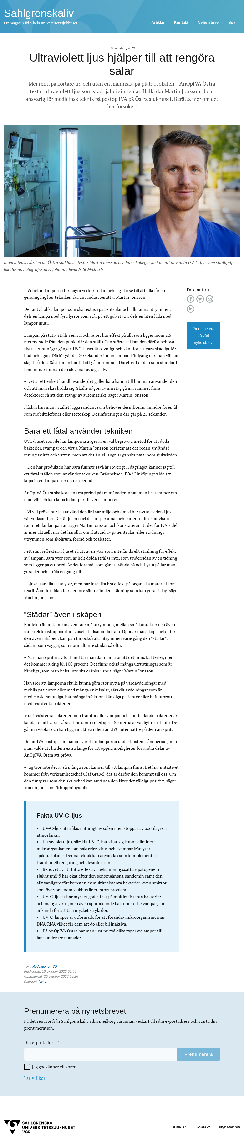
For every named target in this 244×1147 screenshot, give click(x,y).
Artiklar (157, 22)
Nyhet (43, 981)
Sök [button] (231, 22)
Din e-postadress (41, 1042)
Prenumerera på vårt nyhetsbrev (203, 336)
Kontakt (181, 22)
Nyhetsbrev (208, 22)
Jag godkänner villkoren (54, 1067)
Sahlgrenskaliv (39, 13)
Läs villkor (34, 1078)
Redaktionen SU (44, 966)
